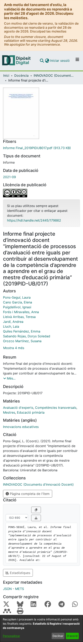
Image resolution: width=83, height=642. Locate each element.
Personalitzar (11, 636)
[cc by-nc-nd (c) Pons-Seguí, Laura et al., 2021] (41, 193)
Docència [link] (21, 75)
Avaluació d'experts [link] (18, 408)
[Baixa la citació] (36, 518)
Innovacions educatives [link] (21, 427)
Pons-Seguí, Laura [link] (17, 297)
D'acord (72, 636)
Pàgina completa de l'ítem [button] (29, 494)
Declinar (58, 636)
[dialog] (41, 628)
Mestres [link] (9, 412)
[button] (41, 60)
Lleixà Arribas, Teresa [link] (19, 317)
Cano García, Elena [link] (17, 302)
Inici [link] (6, 75)
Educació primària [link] (31, 412)
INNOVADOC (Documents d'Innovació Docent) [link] (54, 75)
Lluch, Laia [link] (11, 326)
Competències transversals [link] (55, 408)
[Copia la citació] (36, 510)
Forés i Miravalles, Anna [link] (21, 312)
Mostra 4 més (13, 348)
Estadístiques (19, 573)
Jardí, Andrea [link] (13, 322)
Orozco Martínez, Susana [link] (22, 341)
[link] (41, 147)
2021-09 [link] (9, 177)
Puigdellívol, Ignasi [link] (17, 307)
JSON (7, 589)
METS (19, 589)
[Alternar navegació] (77, 60)
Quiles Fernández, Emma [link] (21, 331)
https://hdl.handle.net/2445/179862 (34, 220)
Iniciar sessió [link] (60, 61)
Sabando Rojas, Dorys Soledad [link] (26, 336)
